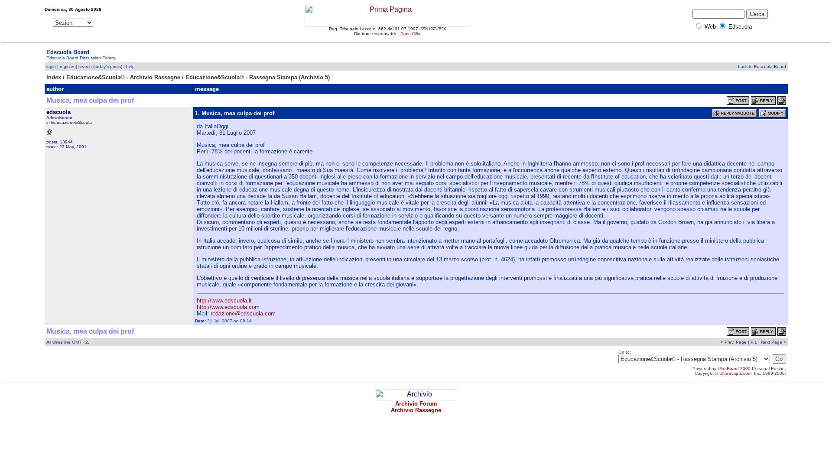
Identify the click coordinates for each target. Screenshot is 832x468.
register (67, 66)
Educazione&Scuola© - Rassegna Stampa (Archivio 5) (257, 77)
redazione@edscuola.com (243, 313)
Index (53, 77)
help (130, 66)
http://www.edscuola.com (228, 307)
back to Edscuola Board (762, 66)
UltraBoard (728, 368)
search (85, 66)
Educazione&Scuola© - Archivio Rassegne (123, 77)
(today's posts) (107, 66)
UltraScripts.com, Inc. (740, 373)
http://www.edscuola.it (224, 300)
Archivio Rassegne (416, 410)
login (51, 66)
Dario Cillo (410, 33)
